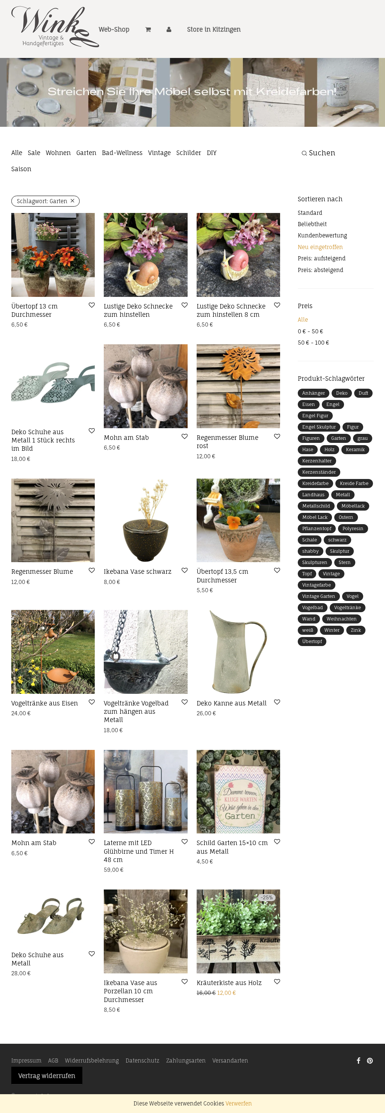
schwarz (337, 540)
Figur (353, 427)
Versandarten (230, 1060)
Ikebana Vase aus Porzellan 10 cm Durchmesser (130, 991)
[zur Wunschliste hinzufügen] (92, 305)
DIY (212, 153)
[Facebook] (358, 1060)
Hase (307, 449)
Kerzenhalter (317, 461)
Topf (307, 573)
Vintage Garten (318, 596)
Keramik (355, 449)
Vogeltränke (347, 607)
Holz (329, 449)
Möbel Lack (314, 517)
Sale (34, 153)
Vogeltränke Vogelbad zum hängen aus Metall (136, 711)
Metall (343, 494)
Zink (356, 630)
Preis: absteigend (320, 270)
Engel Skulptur (319, 427)
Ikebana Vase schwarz (137, 571)
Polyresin (353, 528)
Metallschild (316, 506)
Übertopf (312, 641)
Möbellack (353, 506)
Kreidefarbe (315, 483)
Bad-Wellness (122, 153)
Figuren (311, 438)
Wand (308, 619)
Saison (21, 169)
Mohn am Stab (126, 437)
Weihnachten (342, 619)
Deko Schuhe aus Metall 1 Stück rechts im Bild (43, 440)
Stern (345, 562)
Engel (333, 404)
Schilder (188, 153)
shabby (310, 551)
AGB (53, 1060)
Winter (332, 630)
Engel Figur (315, 415)
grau (363, 438)
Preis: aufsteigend (322, 258)
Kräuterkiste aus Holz (229, 983)
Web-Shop (114, 29)
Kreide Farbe (354, 483)
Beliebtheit (312, 224)
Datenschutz (142, 1060)
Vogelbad (312, 607)
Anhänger (313, 393)
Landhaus (313, 494)
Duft (363, 393)
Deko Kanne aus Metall (232, 703)
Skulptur (339, 551)
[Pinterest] (370, 1060)
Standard (310, 213)
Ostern (346, 517)
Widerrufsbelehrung (92, 1060)
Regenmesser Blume (42, 571)
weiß (307, 630)
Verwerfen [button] (239, 1103)
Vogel (353, 596)
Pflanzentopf (316, 528)
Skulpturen (314, 562)
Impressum (26, 1060)
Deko (341, 393)
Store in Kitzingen (214, 29)
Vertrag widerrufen (46, 1076)
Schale (309, 540)
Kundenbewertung (322, 235)
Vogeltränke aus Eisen (44, 703)
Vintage (159, 153)
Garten (86, 153)
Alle (16, 153)
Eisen (308, 404)
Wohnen (58, 153)
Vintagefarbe (316, 585)
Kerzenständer (319, 472)
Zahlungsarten (186, 1060)
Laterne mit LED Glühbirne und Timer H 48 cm (139, 851)
